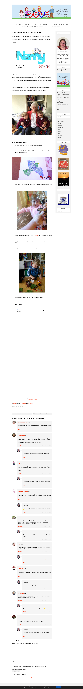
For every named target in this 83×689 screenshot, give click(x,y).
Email (13, 661)
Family (67, 24)
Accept (58, 687)
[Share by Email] (22, 406)
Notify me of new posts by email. (19, 669)
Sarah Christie (21, 593)
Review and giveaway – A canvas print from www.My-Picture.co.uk (23, 413)
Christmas (39, 24)
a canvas (37, 235)
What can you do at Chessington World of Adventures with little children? (63, 94)
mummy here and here (23, 422)
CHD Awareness (27, 24)
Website (13, 664)
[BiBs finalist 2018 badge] (63, 149)
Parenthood (60, 135)
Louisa (19, 544)
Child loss (34, 24)
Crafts (51, 24)
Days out (55, 24)
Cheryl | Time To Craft (23, 517)
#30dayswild (30, 26)
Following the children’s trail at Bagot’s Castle (42, 413)
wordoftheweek (31, 403)
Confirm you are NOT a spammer (19, 674)
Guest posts (47, 26)
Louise (14, 403)
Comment (14, 646)
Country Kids (45, 24)
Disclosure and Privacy (56, 26)
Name (13, 659)
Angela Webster (21, 435)
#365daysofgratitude (38, 26)
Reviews (24, 26)
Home (16, 24)
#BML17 (41, 37)
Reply (20, 429)
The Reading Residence (23, 491)
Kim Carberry (21, 568)
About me (21, 24)
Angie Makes (45, 684)
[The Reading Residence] (32, 399)
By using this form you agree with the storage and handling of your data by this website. (30, 666)
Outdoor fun (61, 24)
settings (51, 687)
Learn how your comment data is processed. (35, 677)
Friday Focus (23, 403)
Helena (19, 617)
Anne (19, 463)
